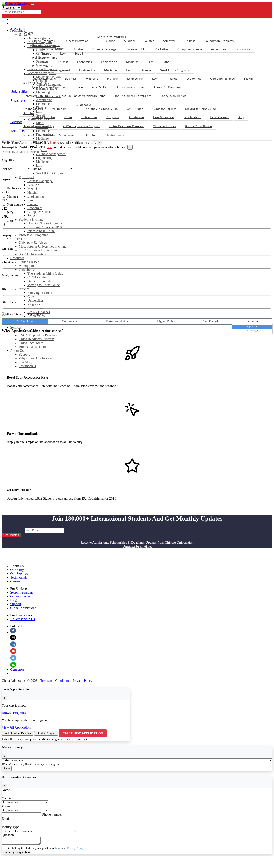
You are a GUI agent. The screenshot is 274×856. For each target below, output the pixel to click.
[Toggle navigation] (32, 4)
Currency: (17, 669)
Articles (24, 289)
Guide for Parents (39, 281)
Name (6, 790)
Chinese (190, 41)
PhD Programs (42, 66)
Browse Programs (14, 713)
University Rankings (33, 242)
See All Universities (32, 254)
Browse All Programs (33, 235)
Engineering (44, 158)
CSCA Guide (36, 277)
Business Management (51, 154)
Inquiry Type (10, 827)
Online (110, 41)
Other (167, 62)
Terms (58, 848)
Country (7, 798)
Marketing (161, 49)
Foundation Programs (219, 41)
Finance (32, 204)
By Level (28, 32)
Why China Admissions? (35, 358)
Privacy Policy (82, 680)
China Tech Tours (31, 343)
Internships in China (41, 231)
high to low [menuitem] (252, 326)
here (53, 142)
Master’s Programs (44, 57)
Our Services (19, 573)
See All (32, 215)
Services (16, 327)
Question (8, 835)
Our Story (25, 362)
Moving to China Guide (43, 285)
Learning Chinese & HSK (45, 227)
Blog (241, 117)
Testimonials (27, 366)
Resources (17, 258)
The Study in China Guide (45, 273)
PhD (9, 212)
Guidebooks (27, 269)
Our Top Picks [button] (24, 321)
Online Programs (43, 41)
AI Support (26, 266)
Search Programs (21, 592)
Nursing (32, 192)
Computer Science (39, 212)
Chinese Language (40, 181)
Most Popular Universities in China (42, 246)
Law (39, 165)
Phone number (52, 814)
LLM (150, 62)
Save (6, 768)
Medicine (42, 138)
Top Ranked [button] (210, 321)
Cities (31, 296)
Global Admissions (23, 608)
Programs (33, 304)
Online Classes (29, 262)
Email (6, 818)
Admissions (35, 308)
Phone (6, 806)
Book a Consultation (33, 347)
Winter (149, 41)
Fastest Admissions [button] (117, 321)
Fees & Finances (38, 312)
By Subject (26, 177)
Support (24, 354)
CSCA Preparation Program (38, 335)
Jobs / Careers (219, 117)
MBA (43, 62)
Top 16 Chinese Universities (38, 250)
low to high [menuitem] (252, 330)
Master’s (12, 196)
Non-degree (14, 204)
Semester (169, 41)
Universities (18, 239)
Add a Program (47, 733)
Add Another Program (18, 733)
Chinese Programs (76, 41)
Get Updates (11, 535)
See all (79, 53)
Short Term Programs (111, 37)
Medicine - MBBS (51, 49)
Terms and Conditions (55, 680)
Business (33, 185)
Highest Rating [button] (166, 321)
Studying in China (31, 219)
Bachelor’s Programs (46, 45)
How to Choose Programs (45, 223)
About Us (17, 350)
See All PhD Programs (51, 173)
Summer (129, 41)
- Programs (22, 19)
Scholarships (192, 117)
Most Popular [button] (70, 321)
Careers (15, 581)
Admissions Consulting (38, 126)
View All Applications (17, 727)
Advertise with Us (22, 619)
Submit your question (16, 852)
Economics (34, 208)
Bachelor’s (13, 188)
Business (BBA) (135, 49)
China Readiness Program (36, 339)
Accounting (218, 49)
